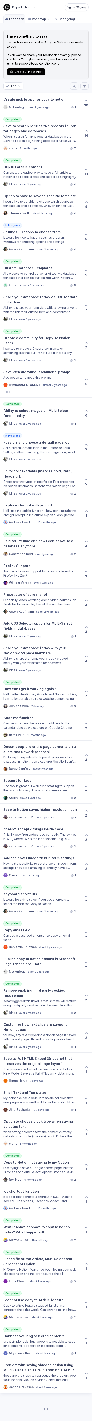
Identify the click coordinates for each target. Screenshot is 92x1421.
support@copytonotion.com (38, 63)
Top (13, 86)
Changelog (66, 19)
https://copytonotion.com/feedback (38, 59)
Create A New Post (29, 72)
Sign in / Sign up (77, 7)
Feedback (16, 19)
